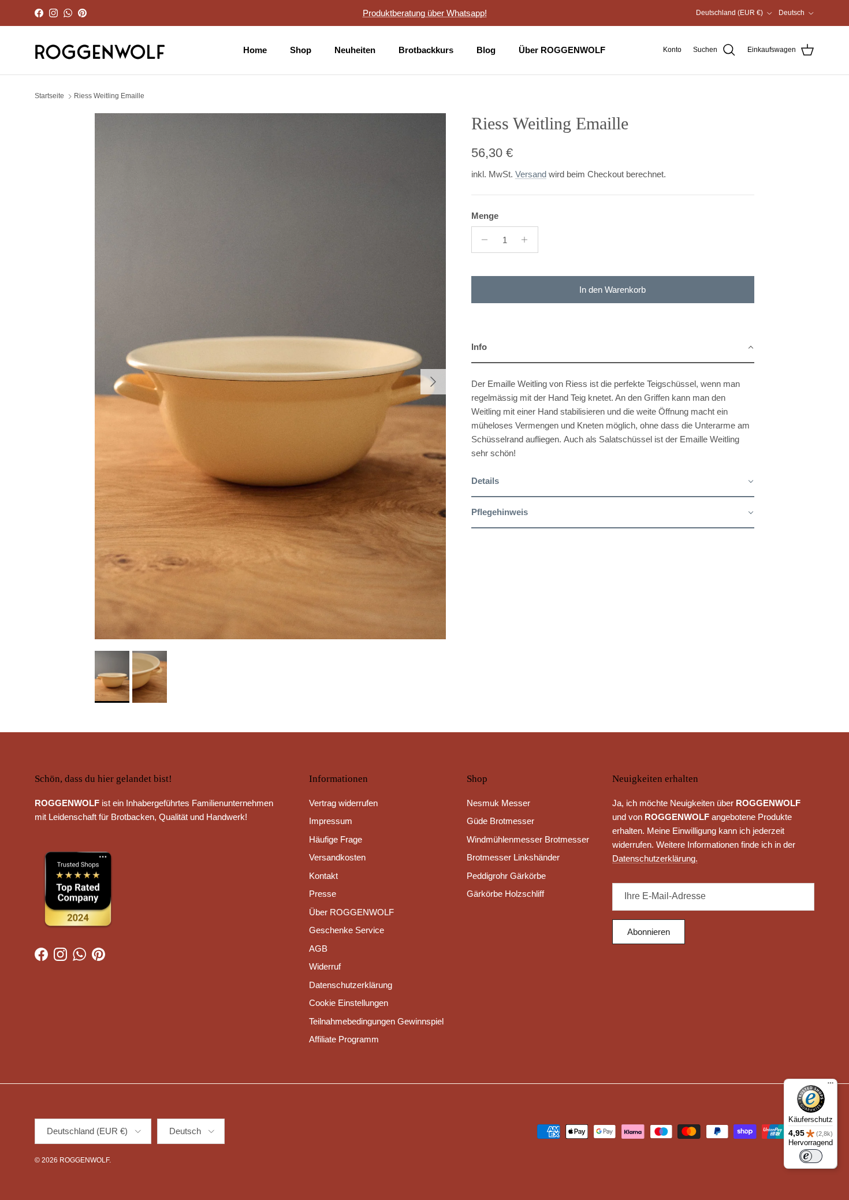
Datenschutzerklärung (350, 985)
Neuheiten (354, 50)
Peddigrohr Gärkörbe (506, 876)
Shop (300, 50)
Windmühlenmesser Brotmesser (528, 839)
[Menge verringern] (482, 239)
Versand (530, 174)
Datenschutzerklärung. (655, 858)
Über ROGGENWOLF (562, 50)
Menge (484, 216)
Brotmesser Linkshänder (513, 857)
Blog (486, 50)
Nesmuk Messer (498, 803)
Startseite (49, 96)
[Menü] (830, 1086)
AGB (318, 948)
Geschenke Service (346, 930)
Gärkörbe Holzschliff (505, 894)
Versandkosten (337, 857)
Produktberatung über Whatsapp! (425, 13)
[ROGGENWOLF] (100, 50)
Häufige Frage (335, 839)
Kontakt (323, 876)
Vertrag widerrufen (343, 803)
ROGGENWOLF (84, 1160)
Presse (322, 894)
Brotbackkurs (426, 50)
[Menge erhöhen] (527, 239)
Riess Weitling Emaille (109, 96)
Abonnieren (648, 932)
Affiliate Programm (344, 1039)
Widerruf (325, 966)
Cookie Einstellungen (348, 1003)
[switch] (810, 1156)
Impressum (330, 821)
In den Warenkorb (612, 290)
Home (255, 50)
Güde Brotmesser (500, 821)
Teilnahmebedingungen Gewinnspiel (376, 1021)
